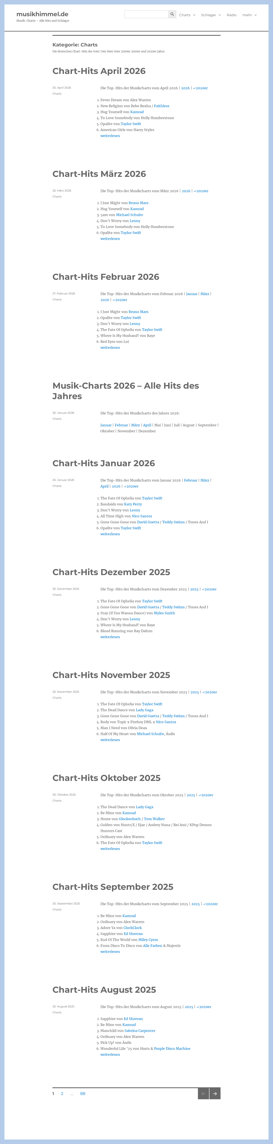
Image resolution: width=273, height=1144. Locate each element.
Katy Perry (133, 504)
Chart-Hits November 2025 (111, 675)
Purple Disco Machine (172, 1048)
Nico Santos (142, 516)
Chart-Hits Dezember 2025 (111, 572)
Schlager (208, 15)
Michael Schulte (129, 215)
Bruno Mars (138, 203)
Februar (121, 425)
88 (84, 1093)
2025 (194, 589)
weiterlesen (110, 136)
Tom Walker (154, 819)
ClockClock (132, 928)
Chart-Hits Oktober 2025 (106, 778)
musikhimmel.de (42, 14)
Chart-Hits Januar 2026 (103, 463)
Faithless (161, 106)
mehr (247, 15)
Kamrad (137, 112)
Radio (232, 15)
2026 (185, 88)
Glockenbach (130, 819)
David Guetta (148, 522)
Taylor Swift (131, 124)
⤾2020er (200, 88)
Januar (191, 294)
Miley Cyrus (148, 940)
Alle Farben (152, 945)
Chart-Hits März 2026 (99, 174)
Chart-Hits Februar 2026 (105, 276)
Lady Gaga (144, 710)
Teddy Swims (173, 522)
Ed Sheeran (133, 934)
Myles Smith (164, 613)
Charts (184, 15)
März (204, 294)
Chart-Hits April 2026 (98, 71)
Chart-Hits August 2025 (104, 989)
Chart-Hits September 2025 (112, 886)
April (147, 425)
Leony (135, 221)
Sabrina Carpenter (140, 1031)
